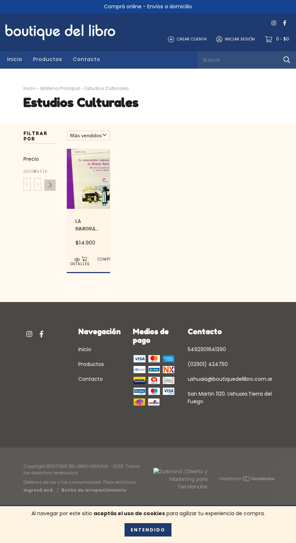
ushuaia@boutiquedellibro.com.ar (230, 379)
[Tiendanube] (247, 480)
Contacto (86, 59)
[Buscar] (286, 59)
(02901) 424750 (208, 364)
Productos (47, 59)
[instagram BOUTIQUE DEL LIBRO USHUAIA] (274, 23)
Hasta (37, 171)
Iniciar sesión (240, 39)
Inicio (14, 59)
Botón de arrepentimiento (93, 490)
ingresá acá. (38, 490)
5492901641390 (207, 349)
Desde (27, 171)
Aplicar (50, 185)
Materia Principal (60, 88)
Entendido (148, 530)
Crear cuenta (191, 39)
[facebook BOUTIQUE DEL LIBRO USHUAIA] (284, 23)
